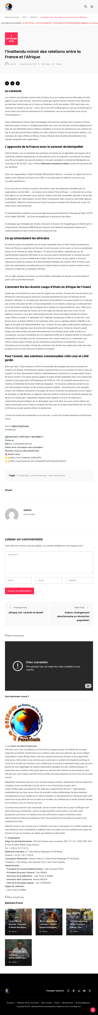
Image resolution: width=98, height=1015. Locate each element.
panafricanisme (39, 475)
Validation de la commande (28, 1003)
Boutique (10, 1003)
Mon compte (46, 1003)
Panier (57, 1003)
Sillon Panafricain (20, 426)
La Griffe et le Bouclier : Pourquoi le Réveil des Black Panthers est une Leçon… (17, 927)
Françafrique (23, 475)
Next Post (79, 607)
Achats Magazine (83, 1003)
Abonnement (67, 1003)
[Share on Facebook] (7, 83)
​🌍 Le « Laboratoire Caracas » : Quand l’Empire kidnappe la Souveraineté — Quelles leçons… (48, 927)
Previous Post (20, 607)
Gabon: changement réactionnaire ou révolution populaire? (73, 616)
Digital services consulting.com (68, 1006)
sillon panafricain (56, 475)
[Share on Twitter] (12, 83)
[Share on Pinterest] (18, 83)
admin (27, 510)
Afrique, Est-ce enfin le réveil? (26, 612)
